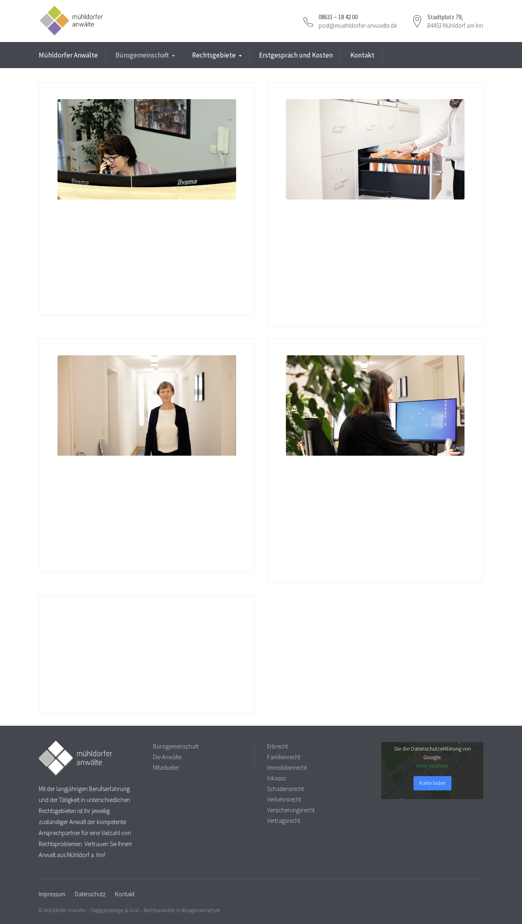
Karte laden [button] (432, 783)
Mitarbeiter (166, 767)
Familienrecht (283, 757)
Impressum (52, 894)
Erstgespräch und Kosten (296, 55)
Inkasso (276, 778)
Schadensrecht (285, 789)
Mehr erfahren (432, 765)
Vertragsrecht (283, 820)
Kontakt (362, 55)
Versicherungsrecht (290, 810)
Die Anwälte (167, 757)
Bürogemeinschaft (142, 55)
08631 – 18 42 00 (338, 17)
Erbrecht (277, 746)
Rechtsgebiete (214, 55)
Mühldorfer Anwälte (68, 55)
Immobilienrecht (287, 767)
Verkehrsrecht (284, 799)
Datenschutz (90, 894)
